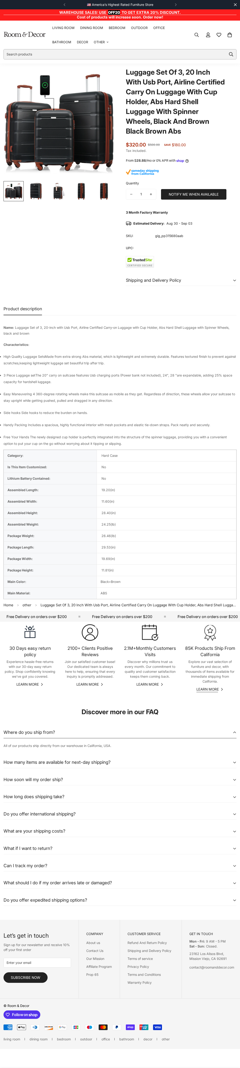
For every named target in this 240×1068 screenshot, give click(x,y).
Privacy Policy (138, 967)
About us (93, 943)
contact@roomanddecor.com (211, 967)
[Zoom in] (104, 77)
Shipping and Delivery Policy (149, 951)
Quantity (132, 183)
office (159, 28)
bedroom (117, 28)
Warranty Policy (140, 982)
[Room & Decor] (25, 34)
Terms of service (140, 959)
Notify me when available (194, 194)
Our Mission (95, 959)
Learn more (27, 684)
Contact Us (94, 951)
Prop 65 (92, 975)
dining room (91, 28)
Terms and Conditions (144, 975)
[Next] (175, 4)
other (99, 42)
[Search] (197, 35)
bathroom (61, 42)
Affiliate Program (99, 967)
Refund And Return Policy (147, 943)
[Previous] (64, 4)
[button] (229, 34)
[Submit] (231, 54)
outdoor (139, 28)
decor (82, 42)
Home (8, 605)
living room (63, 28)
